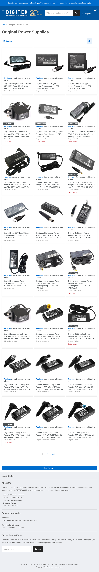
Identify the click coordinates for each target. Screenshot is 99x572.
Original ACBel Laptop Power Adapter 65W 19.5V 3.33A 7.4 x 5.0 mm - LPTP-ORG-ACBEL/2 (48, 235)
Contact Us (34, 564)
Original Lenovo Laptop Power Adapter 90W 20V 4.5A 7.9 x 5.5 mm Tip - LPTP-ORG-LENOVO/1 (49, 336)
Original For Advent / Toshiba (45, 440)
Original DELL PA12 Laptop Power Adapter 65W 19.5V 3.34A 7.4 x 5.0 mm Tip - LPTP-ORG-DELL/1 (17, 386)
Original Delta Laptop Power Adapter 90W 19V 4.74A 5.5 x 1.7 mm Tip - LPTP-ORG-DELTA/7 (81, 434)
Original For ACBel (10, 189)
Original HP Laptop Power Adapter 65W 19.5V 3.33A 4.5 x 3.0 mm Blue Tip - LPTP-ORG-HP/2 (17, 86)
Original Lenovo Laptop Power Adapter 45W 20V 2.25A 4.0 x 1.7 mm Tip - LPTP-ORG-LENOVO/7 (17, 134)
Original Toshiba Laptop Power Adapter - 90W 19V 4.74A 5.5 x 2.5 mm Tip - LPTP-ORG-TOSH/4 (49, 386)
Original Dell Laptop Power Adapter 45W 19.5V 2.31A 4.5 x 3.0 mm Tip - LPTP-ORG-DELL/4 (81, 235)
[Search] (76, 13)
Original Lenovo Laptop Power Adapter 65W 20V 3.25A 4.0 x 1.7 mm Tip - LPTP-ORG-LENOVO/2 (17, 336)
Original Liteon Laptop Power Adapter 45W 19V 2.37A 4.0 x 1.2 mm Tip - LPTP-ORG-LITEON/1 (49, 184)
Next (53, 454)
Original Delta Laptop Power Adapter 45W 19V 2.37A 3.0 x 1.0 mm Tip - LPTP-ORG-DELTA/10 (17, 434)
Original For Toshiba (42, 392)
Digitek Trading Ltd (10, 392)
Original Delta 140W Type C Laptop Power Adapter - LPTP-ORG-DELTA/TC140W (80, 86)
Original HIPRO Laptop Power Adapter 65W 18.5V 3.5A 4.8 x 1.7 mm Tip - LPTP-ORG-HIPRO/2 (81, 184)
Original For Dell (73, 240)
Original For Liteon (42, 139)
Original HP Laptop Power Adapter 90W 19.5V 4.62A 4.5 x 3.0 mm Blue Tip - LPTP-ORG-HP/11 (81, 134)
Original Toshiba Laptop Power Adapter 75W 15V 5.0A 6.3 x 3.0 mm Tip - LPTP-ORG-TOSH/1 (80, 386)
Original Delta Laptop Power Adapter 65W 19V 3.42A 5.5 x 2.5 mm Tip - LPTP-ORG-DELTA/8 (49, 434)
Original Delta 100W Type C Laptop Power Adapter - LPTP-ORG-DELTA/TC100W (48, 86)
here (66, 490)
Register (7, 78)
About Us (24, 564)
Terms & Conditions (58, 564)
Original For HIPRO (74, 189)
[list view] (94, 41)
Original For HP (9, 91)
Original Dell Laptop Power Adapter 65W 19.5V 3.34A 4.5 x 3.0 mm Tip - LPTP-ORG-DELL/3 (17, 283)
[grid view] (89, 41)
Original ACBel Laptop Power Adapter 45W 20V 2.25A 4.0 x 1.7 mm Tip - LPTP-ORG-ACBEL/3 (17, 184)
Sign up (38, 549)
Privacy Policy (73, 564)
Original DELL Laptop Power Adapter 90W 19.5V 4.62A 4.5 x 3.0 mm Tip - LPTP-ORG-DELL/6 (81, 336)
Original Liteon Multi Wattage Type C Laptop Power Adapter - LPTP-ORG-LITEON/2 (49, 134)
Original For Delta (42, 91)
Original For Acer (9, 440)
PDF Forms (45, 564)
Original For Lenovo (10, 139)
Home (4, 25)
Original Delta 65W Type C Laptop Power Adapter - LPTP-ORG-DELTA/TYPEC (17, 235)
